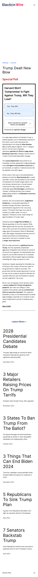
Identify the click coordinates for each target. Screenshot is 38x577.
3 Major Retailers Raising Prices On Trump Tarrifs (17, 384)
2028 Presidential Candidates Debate (15, 338)
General (13, 63)
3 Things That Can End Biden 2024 (18, 461)
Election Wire (6, 573)
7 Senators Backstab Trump (14, 535)
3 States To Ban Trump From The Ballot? (19, 423)
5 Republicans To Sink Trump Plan (17, 499)
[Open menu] (34, 5)
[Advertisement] (19, 38)
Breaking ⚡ (6, 63)
